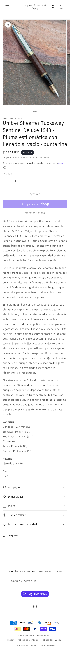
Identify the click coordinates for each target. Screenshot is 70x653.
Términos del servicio (27, 645)
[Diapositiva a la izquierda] (27, 111)
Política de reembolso (28, 640)
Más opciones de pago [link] (35, 212)
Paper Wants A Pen (32, 635)
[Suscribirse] (58, 581)
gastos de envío (12, 157)
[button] (7, 7)
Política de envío (48, 645)
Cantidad (7, 173)
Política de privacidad (52, 640)
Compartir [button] (13, 535)
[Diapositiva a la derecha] (43, 111)
